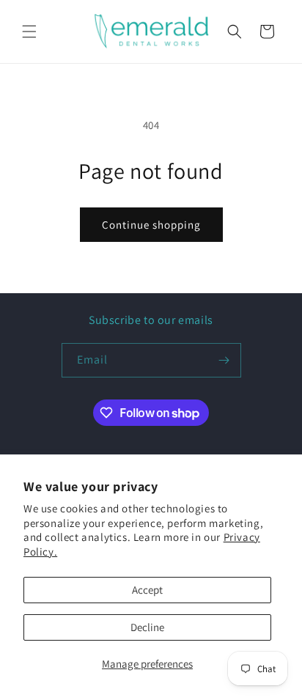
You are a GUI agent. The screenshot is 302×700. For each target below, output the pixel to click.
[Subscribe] (224, 360)
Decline (147, 627)
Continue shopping (151, 225)
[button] (29, 31)
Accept (147, 590)
